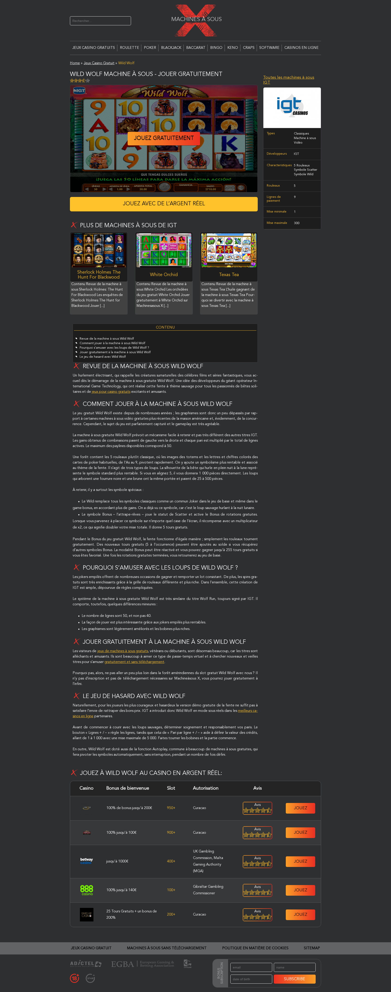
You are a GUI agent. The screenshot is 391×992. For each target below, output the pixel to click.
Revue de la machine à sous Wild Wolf (107, 338)
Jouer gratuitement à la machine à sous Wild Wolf (115, 352)
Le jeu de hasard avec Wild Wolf (103, 356)
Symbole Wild (303, 174)
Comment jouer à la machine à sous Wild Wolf (112, 343)
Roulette (129, 48)
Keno (232, 48)
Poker (150, 48)
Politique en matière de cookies (255, 948)
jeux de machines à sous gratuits (123, 651)
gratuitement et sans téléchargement (134, 662)
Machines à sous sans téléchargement (167, 948)
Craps (249, 48)
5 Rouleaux (302, 165)
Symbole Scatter (305, 169)
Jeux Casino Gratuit (91, 948)
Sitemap (312, 948)
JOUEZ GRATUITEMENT (164, 138)
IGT (296, 154)
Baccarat (195, 48)
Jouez (300, 808)
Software (269, 48)
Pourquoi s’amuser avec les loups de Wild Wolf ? (114, 347)
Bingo (216, 48)
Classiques (301, 133)
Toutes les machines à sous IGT (288, 80)
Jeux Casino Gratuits (93, 48)
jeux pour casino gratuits (111, 392)
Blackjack (171, 48)
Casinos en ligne (301, 48)
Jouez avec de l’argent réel (164, 204)
